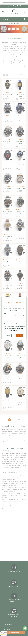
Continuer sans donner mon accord (16, 299)
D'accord (19, 336)
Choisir (8, 336)
